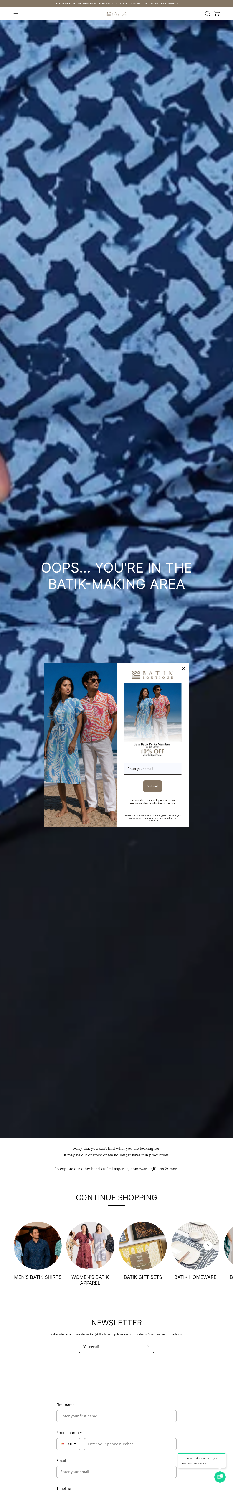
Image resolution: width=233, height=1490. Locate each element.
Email (61, 1460)
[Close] (183, 668)
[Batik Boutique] (116, 13)
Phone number (69, 1432)
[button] (207, 13)
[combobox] (68, 1444)
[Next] (208, 1245)
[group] (116, 3)
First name (65, 1404)
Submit (152, 786)
